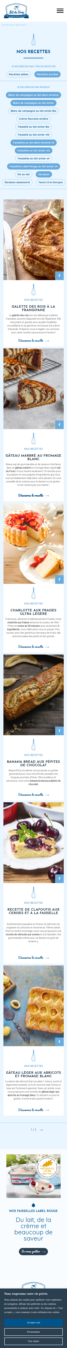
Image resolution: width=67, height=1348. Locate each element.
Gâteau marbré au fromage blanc (33, 457)
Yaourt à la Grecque (50, 182)
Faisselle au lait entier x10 (33, 134)
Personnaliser (33, 1332)
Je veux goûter (30, 1251)
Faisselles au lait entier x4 (33, 158)
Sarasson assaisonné (17, 182)
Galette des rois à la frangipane (33, 308)
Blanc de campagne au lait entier (33, 103)
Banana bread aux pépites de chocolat (33, 763)
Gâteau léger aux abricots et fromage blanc (33, 1074)
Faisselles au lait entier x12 (33, 150)
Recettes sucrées (47, 74)
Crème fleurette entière (33, 118)
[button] (60, 11)
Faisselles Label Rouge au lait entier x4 (34, 166)
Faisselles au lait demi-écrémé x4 (33, 142)
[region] (33, 1318)
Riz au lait (24, 174)
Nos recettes (11, 25)
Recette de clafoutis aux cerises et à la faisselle (33, 911)
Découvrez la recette (30, 340)
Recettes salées (18, 74)
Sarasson (43, 174)
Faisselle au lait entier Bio (33, 126)
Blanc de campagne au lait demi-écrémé (33, 95)
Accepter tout (33, 1322)
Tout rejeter (33, 1341)
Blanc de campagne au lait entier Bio (33, 110)
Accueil (4, 25)
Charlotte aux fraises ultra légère (33, 612)
